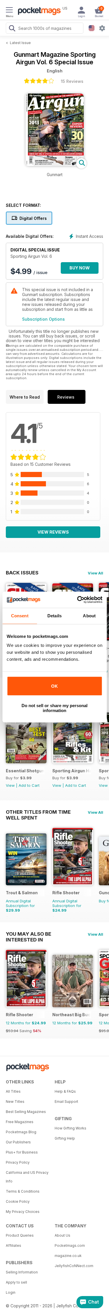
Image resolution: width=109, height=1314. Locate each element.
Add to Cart (29, 785)
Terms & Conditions (23, 1191)
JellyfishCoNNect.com (74, 1266)
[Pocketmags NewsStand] (37, 11)
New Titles (15, 1101)
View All (95, 573)
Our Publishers (18, 1142)
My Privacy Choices (23, 1211)
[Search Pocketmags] (12, 29)
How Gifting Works (70, 1128)
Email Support (66, 1101)
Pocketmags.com (70, 1245)
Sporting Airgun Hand (71, 770)
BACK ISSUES (22, 573)
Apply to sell (16, 1282)
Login (10, 1292)
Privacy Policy (18, 1162)
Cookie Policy (18, 1201)
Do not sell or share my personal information (54, 708)
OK (54, 686)
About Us (62, 1235)
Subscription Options (43, 319)
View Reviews (53, 532)
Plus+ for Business (22, 1152)
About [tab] (89, 615)
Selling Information (22, 1272)
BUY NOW (79, 267)
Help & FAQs (65, 1091)
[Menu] (9, 10)
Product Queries (20, 1235)
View (10, 785)
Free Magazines (19, 1122)
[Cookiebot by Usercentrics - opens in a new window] (77, 599)
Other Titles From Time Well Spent (38, 812)
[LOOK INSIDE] (55, 164)
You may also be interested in (28, 934)
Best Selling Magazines (26, 1111)
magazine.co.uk (68, 1255)
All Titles (13, 1091)
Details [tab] (54, 615)
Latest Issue (20, 43)
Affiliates (13, 1245)
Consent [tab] (19, 615)
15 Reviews (72, 81)
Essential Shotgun (25, 770)
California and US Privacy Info (27, 1176)
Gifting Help (65, 1138)
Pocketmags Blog (21, 1132)
